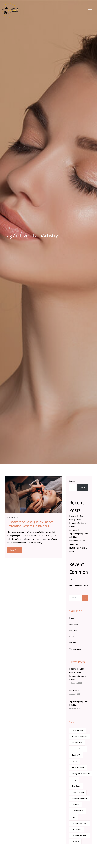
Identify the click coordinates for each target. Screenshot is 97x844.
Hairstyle (73, 630)
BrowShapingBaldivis (79, 798)
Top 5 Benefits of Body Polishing (78, 535)
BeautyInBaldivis (78, 767)
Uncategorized (75, 649)
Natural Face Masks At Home (78, 550)
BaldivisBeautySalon (79, 736)
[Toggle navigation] (90, 10)
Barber (72, 618)
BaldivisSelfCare (78, 749)
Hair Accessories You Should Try (77, 543)
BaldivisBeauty (77, 730)
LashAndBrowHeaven (79, 823)
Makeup (72, 642)
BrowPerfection (78, 792)
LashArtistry (76, 829)
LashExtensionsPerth (79, 836)
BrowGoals (76, 786)
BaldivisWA (76, 755)
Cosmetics (73, 624)
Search (72, 481)
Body (74, 780)
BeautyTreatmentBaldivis (81, 774)
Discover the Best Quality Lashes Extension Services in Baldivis (30, 524)
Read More (14, 550)
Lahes (71, 636)
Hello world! (74, 530)
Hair (73, 817)
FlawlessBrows (77, 811)
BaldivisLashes (77, 743)
